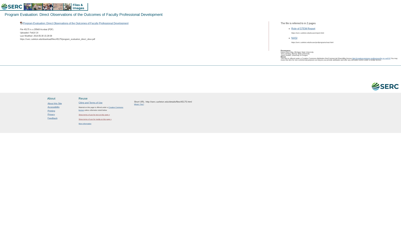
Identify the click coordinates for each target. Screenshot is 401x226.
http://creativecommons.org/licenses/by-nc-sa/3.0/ (371, 58)
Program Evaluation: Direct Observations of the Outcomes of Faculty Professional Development (75, 23)
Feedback (52, 118)
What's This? (139, 104)
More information (85, 124)
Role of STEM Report (303, 28)
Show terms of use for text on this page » (94, 115)
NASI (294, 38)
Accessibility (54, 107)
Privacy (51, 114)
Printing (51, 111)
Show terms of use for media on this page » (95, 119)
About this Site (55, 103)
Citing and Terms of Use (90, 102)
